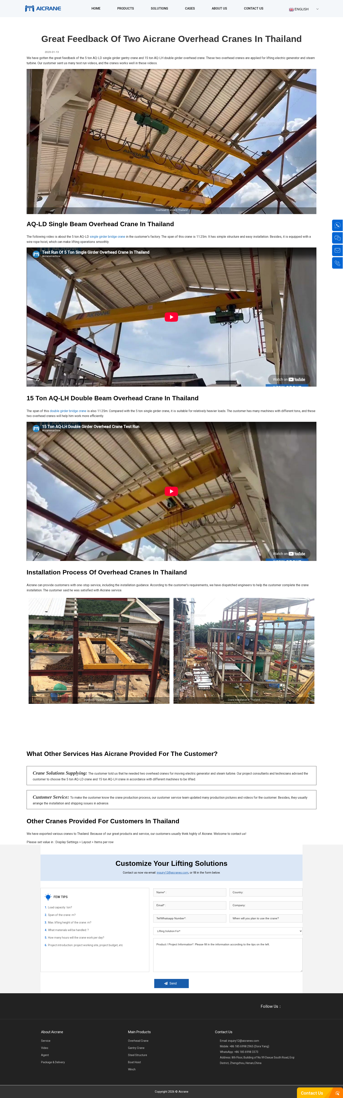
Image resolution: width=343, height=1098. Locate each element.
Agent (45, 1055)
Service (45, 1040)
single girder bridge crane (107, 237)
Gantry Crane (136, 1048)
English (301, 9)
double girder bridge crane (68, 411)
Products (125, 8)
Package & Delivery (53, 1062)
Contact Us (253, 8)
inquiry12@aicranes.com (172, 872)
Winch (132, 1069)
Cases (190, 8)
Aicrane (183, 1091)
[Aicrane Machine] (43, 8)
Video (44, 1048)
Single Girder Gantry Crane (140, 23)
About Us (219, 8)
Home (96, 8)
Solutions (159, 8)
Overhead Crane (138, 1040)
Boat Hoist (134, 1062)
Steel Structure (137, 1055)
